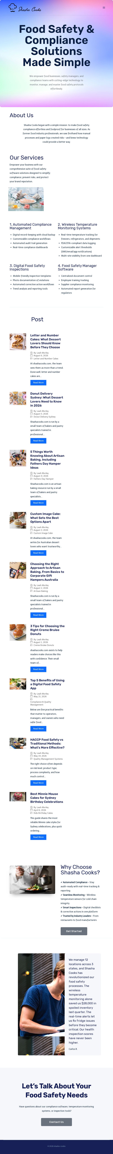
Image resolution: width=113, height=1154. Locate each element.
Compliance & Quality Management (40, 703)
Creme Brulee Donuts (44, 645)
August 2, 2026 (41, 588)
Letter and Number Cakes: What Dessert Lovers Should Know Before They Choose (45, 341)
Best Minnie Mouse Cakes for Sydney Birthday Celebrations (46, 798)
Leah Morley (43, 353)
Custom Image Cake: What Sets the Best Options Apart (45, 518)
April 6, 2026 (40, 810)
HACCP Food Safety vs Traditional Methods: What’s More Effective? (47, 743)
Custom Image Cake (43, 533)
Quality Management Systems (48, 759)
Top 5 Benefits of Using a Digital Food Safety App (47, 684)
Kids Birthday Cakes (43, 813)
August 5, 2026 (41, 414)
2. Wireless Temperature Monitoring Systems (77, 226)
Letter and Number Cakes (46, 358)
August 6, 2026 (41, 356)
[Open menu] (103, 7)
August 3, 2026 (41, 530)
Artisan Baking (41, 591)
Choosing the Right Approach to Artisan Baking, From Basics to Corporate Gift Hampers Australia (47, 572)
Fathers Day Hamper (44, 479)
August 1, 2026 (41, 642)
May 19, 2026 (40, 756)
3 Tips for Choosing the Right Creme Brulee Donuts (47, 630)
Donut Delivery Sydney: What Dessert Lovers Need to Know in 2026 (46, 399)
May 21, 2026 (40, 697)
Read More (38, 382)
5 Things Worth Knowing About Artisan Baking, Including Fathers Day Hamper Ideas (47, 459)
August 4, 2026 (41, 476)
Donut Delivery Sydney (45, 417)
